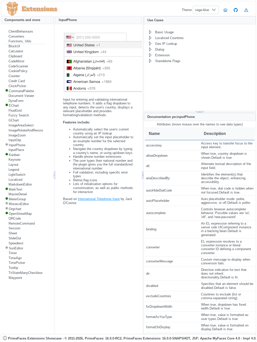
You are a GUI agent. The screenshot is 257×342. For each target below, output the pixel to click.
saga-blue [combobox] (202, 10)
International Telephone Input (99, 199)
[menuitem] (25, 31)
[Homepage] (225, 10)
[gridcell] (172, 145)
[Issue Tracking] (246, 10)
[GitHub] (236, 10)
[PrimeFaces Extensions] (12, 9)
